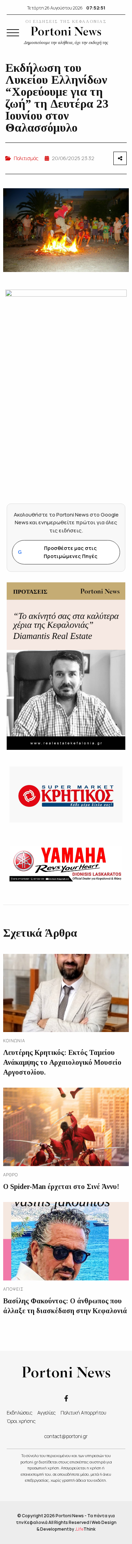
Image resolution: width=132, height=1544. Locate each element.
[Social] (66, 1397)
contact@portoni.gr (66, 1436)
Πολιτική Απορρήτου (83, 1412)
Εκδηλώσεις (19, 1412)
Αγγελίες (46, 1412)
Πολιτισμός (26, 158)
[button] (13, 32)
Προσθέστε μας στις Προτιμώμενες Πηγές (57, 552)
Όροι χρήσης (21, 1421)
